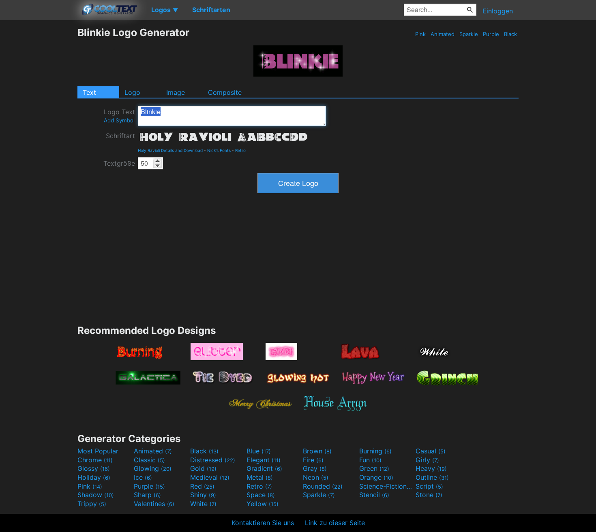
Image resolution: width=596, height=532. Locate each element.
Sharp (147, 495)
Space (261, 495)
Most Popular (97, 451)
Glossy (93, 468)
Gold (203, 468)
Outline (432, 477)
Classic (149, 460)
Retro (240, 150)
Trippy (91, 504)
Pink (420, 34)
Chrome (95, 460)
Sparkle (469, 34)
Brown (317, 451)
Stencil (374, 495)
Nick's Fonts (219, 150)
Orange (376, 477)
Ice (143, 477)
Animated (442, 34)
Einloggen (497, 11)
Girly (427, 460)
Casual (431, 451)
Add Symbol (119, 120)
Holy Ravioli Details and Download (170, 150)
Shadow (95, 495)
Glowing (153, 468)
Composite (225, 92)
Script (429, 486)
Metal (260, 477)
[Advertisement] (38, 147)
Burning (375, 451)
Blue (259, 451)
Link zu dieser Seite (335, 523)
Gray (315, 468)
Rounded (323, 486)
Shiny (203, 495)
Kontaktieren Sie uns (263, 523)
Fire (313, 460)
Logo (132, 92)
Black (510, 34)
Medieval (209, 477)
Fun (370, 460)
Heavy (431, 468)
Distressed (212, 460)
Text (89, 92)
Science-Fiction (386, 486)
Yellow (263, 504)
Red (202, 486)
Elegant (264, 460)
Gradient (264, 468)
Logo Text (119, 116)
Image (175, 92)
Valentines (154, 504)
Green (374, 468)
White (203, 504)
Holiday (93, 477)
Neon (315, 477)
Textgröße (119, 163)
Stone (429, 495)
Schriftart (120, 136)
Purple (491, 34)
